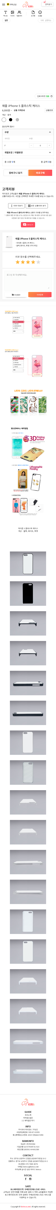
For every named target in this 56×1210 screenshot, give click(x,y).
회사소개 (28, 1115)
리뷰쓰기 (28, 224)
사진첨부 (16, 295)
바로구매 (40, 172)
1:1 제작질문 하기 (28, 1120)
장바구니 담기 (15, 172)
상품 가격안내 (19, 110)
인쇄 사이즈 (43, 96)
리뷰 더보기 (16, 205)
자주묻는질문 (28, 1118)
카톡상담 (13, 4)
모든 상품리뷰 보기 (37, 205)
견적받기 (48, 4)
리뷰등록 (40, 294)
